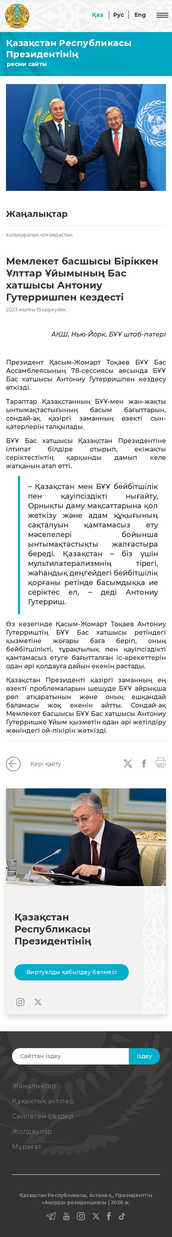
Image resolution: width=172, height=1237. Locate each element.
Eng (140, 14)
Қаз (97, 14)
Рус (118, 14)
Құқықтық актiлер (43, 1101)
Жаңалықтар (34, 1086)
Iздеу (144, 1056)
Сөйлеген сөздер (43, 1116)
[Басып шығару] (161, 762)
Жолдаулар (32, 1131)
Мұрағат (27, 1147)
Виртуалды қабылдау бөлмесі (71, 972)
